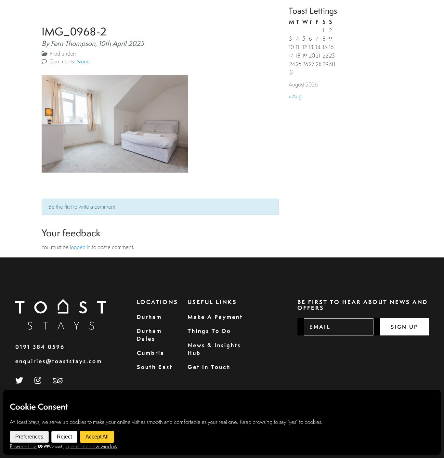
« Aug (295, 96)
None (83, 61)
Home (189, 19)
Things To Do (209, 330)
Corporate (286, 19)
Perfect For (362, 19)
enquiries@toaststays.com (58, 361)
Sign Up (404, 327)
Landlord (323, 19)
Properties (220, 19)
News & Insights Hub (214, 349)
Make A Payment (215, 317)
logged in (80, 247)
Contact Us (407, 19)
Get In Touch (209, 367)
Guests (253, 19)
